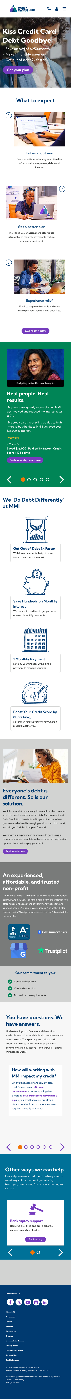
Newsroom (10, 1317)
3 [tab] (35, 479)
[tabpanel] (35, 414)
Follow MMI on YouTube (27, 1302)
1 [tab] (23, 479)
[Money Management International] (23, 9)
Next (62, 479)
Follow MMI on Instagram (36, 1302)
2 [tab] (29, 479)
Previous (9, 479)
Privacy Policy (12, 1346)
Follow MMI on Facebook (10, 1302)
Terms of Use (11, 1355)
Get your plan (18, 70)
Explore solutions (15, 851)
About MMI (10, 1312)
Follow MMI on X (19, 1302)
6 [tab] (50, 1147)
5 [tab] (47, 479)
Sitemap (9, 1336)
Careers (9, 1322)
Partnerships (11, 1331)
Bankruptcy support (26, 1221)
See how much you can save (25, 460)
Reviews (9, 1326)
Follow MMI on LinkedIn (44, 1302)
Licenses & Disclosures (15, 1341)
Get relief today (35, 330)
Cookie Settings (12, 1360)
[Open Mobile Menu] (64, 9)
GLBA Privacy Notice (14, 1350)
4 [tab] (41, 479)
